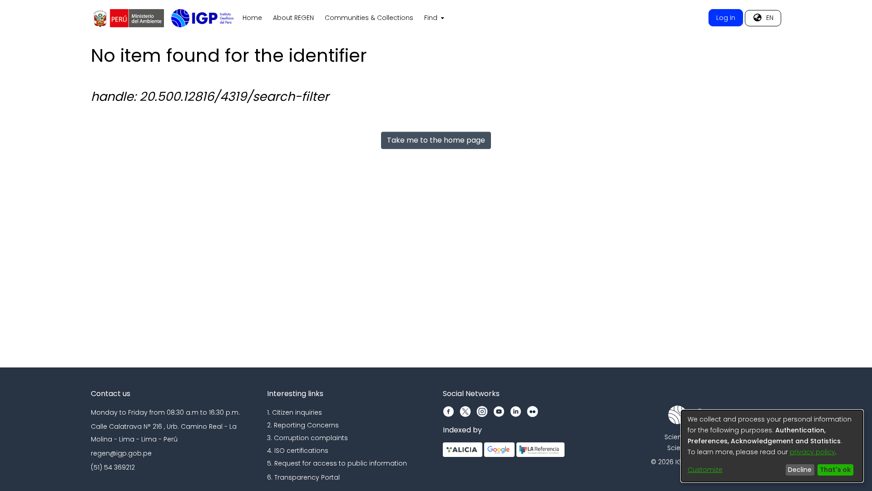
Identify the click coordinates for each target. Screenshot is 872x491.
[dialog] (772, 446)
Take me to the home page (436, 140)
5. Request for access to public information (337, 463)
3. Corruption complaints (307, 437)
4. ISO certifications (297, 450)
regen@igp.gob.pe (121, 453)
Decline (800, 469)
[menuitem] (433, 18)
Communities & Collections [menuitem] (369, 17)
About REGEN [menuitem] (293, 17)
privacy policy (812, 451)
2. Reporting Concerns (303, 425)
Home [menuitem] (252, 17)
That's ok (835, 469)
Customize (705, 469)
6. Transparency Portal (303, 477)
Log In (725, 17)
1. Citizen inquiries (294, 412)
